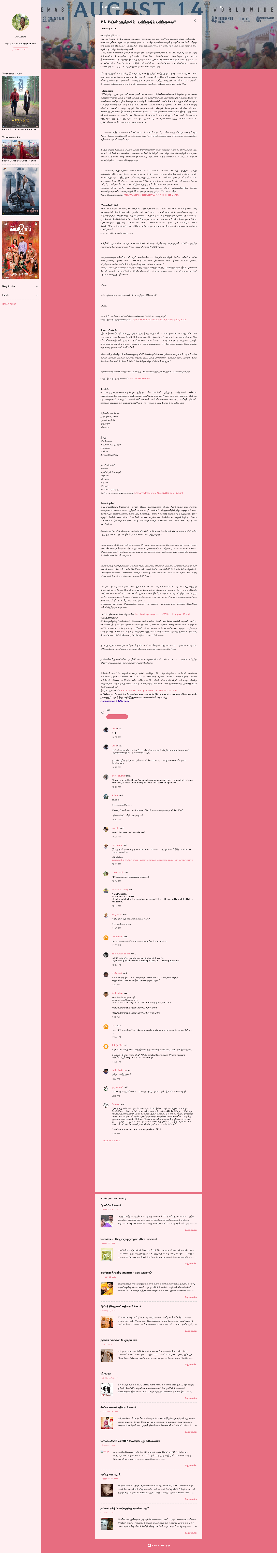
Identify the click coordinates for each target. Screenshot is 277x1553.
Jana (114, 728)
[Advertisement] (214, 58)
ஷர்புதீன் (116, 828)
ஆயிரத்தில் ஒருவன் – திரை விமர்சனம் (121, 1306)
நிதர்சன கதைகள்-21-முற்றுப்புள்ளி (119, 1340)
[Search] (221, 7)
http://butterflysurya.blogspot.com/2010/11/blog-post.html (149, 690)
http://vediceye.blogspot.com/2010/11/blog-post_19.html (162, 614)
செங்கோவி (117, 973)
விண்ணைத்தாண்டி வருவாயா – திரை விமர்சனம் (126, 1272)
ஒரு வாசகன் (117, 1087)
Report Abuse (9, 304)
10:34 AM (116, 881)
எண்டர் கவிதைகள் (111, 1474)
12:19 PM (116, 965)
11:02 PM (116, 1037)
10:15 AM (116, 787)
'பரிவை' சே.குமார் (120, 889)
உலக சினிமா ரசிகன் (121, 953)
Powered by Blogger (161, 1545)
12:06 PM (116, 945)
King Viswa (117, 845)
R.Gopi (115, 795)
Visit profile (20, 49)
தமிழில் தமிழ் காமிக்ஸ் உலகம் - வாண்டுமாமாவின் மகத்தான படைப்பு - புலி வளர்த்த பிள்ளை (152, 860)
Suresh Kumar (119, 775)
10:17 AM (116, 819)
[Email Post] (108, 711)
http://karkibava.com (140, 378)
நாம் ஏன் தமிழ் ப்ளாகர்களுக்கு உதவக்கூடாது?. (125, 1508)
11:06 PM (116, 1061)
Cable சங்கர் (111, 7)
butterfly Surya (119, 1070)
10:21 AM (116, 836)
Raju (114, 1025)
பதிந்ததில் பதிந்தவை (117, 716)
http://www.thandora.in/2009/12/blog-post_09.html (158, 493)
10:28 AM (116, 864)
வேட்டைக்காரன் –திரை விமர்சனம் (118, 1407)
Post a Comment (111, 1140)
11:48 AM (116, 928)
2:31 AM (116, 1096)
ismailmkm (117, 936)
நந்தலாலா (106, 1373)
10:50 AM (116, 906)
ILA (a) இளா (118, 1045)
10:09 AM (116, 737)
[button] (195, 21)
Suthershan (117, 993)
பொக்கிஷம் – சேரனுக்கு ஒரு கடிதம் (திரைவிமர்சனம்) (129, 1239)
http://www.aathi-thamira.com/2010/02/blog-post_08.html (159, 319)
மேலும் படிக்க (191, 1230)
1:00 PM (116, 984)
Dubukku (116, 1104)
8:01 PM (116, 1017)
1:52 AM (116, 1079)
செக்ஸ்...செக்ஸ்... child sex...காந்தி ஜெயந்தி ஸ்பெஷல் (130, 1441)
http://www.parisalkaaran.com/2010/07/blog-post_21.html (151, 195)
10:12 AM (116, 767)
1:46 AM (116, 1133)
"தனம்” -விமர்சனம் (111, 1205)
